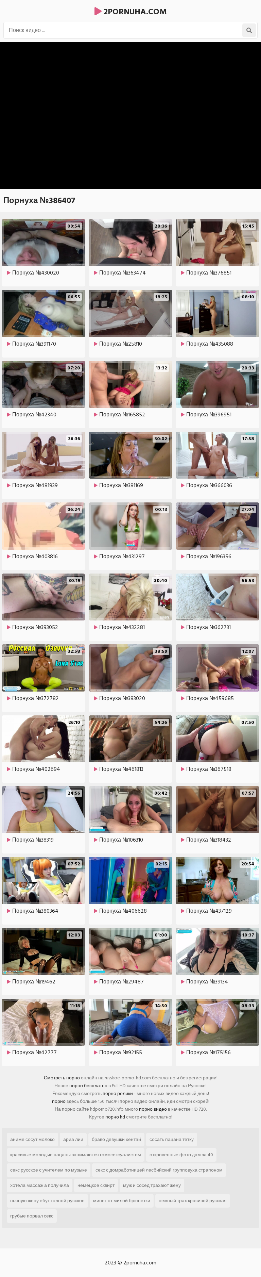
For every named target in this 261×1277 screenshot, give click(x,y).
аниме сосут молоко (32, 1139)
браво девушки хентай (116, 1139)
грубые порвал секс (31, 1216)
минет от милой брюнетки (121, 1201)
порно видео (153, 1109)
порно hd (115, 1117)
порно (59, 1101)
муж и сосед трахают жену (152, 1185)
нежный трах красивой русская (193, 1201)
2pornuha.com (134, 11)
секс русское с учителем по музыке (48, 1170)
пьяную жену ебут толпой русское (47, 1201)
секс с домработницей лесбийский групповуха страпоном (159, 1170)
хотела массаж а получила (39, 1185)
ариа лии (73, 1139)
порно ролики (118, 1093)
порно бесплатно (88, 1086)
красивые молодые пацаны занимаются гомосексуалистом (75, 1155)
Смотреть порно (62, 1078)
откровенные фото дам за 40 (181, 1155)
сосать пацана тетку (172, 1139)
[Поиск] (249, 30)
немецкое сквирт (96, 1185)
